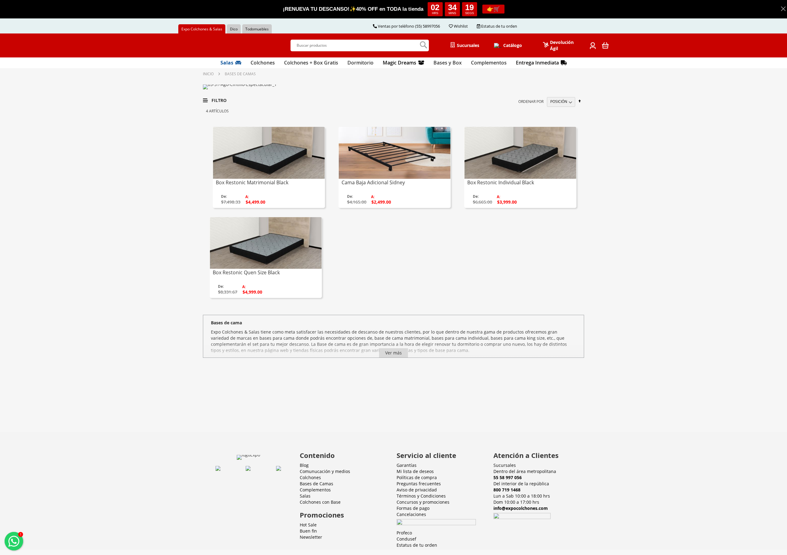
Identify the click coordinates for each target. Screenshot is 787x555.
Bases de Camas (316, 484)
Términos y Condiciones (421, 496)
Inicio (208, 73)
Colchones (310, 477)
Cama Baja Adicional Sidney (373, 182)
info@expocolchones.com (520, 508)
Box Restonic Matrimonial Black (252, 182)
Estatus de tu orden (417, 545)
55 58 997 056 (507, 477)
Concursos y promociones (423, 502)
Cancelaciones (411, 514)
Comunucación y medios (325, 471)
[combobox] (360, 45)
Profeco (404, 533)
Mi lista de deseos (415, 471)
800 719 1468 (506, 490)
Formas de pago (413, 508)
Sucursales (504, 465)
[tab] (393, 62)
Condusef (406, 539)
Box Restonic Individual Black (500, 182)
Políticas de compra (417, 477)
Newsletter (311, 537)
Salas (305, 496)
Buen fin (308, 531)
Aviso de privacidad (417, 490)
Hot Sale (308, 525)
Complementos (315, 490)
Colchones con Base (320, 502)
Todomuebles (257, 29)
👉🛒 (493, 9)
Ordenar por (531, 101)
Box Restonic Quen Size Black (246, 272)
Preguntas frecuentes (419, 484)
